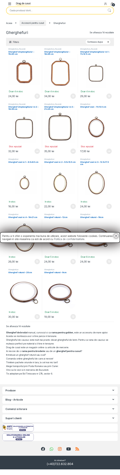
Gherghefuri (13, 49)
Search (109, 10)
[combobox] (55, 10)
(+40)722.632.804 (60, 464)
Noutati (22, 49)
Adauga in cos (36, 96)
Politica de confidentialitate (69, 239)
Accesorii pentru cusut (33, 23)
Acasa (9, 23)
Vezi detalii (37, 151)
